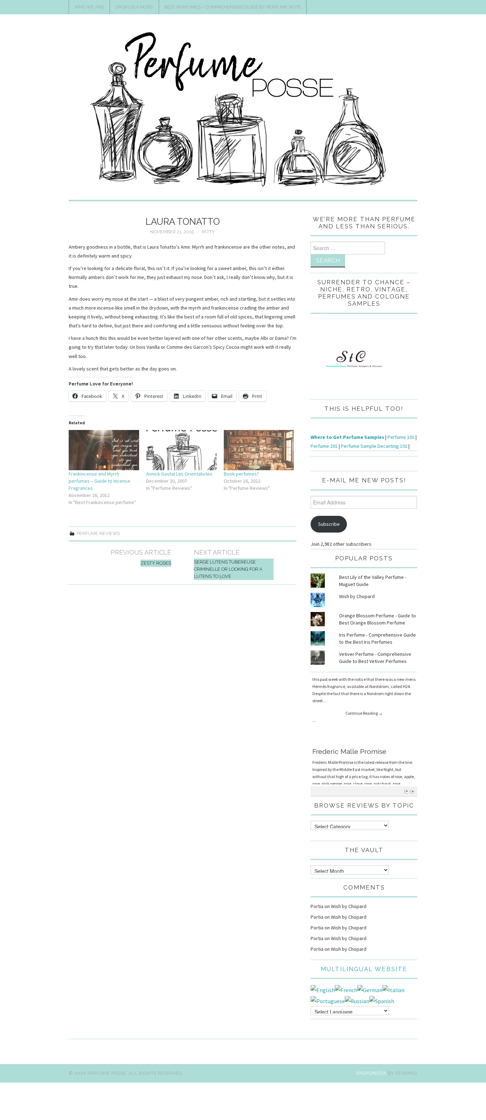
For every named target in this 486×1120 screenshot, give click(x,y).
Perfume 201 (324, 446)
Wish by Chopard (357, 596)
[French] (346, 989)
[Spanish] (381, 1000)
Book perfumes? (241, 474)
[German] (369, 989)
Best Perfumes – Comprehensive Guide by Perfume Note (232, 7)
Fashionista (371, 1073)
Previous (406, 791)
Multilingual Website (364, 969)
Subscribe (329, 524)
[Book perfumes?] (259, 450)
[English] (323, 989)
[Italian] (393, 989)
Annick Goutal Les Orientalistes (179, 474)
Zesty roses (156, 563)
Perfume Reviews (98, 533)
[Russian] (357, 1000)
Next (412, 791)
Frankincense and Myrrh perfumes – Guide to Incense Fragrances (99, 481)
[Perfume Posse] (243, 110)
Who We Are (89, 7)
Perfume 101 (400, 437)
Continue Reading (364, 726)
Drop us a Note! (134, 7)
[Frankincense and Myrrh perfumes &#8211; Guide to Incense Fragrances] (104, 450)
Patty (208, 231)
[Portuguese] (328, 1000)
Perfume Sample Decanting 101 (374, 446)
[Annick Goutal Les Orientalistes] (181, 450)
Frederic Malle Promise (349, 681)
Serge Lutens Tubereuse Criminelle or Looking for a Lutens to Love (228, 569)
